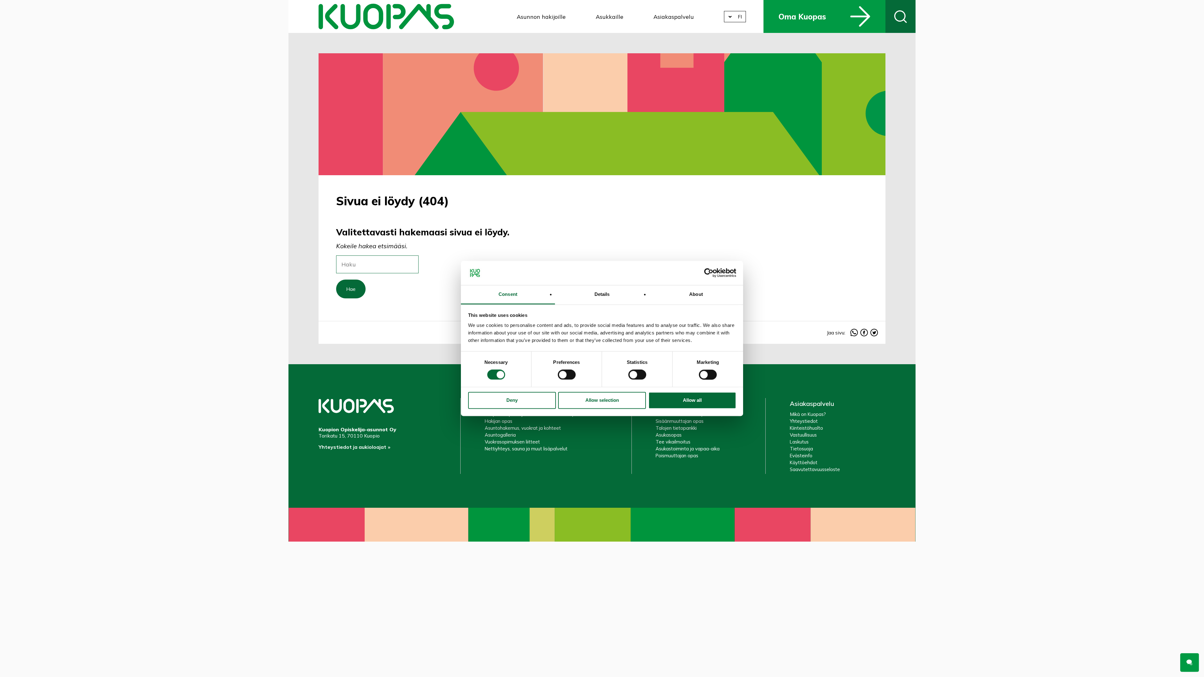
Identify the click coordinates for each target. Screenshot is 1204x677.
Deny (512, 400)
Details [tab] (602, 294)
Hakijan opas (498, 421)
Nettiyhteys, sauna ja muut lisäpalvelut (526, 449)
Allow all (692, 400)
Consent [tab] (508, 294)
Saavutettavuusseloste (815, 469)
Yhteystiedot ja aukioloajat (352, 447)
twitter (874, 332)
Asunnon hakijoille (541, 16)
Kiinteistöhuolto (806, 428)
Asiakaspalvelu (673, 16)
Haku (900, 16)
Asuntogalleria (500, 435)
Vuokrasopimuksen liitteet (512, 442)
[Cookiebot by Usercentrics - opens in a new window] (708, 273)
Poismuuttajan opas (677, 456)
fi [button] (740, 16)
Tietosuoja (801, 449)
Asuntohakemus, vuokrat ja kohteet (523, 428)
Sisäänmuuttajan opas (680, 421)
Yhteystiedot (804, 421)
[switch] (567, 375)
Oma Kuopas (802, 16)
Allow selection (602, 400)
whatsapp (854, 332)
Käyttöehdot (803, 462)
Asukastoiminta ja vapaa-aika (688, 449)
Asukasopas (669, 435)
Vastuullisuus (803, 435)
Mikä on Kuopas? (808, 414)
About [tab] (696, 294)
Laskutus (799, 442)
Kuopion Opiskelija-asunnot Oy (386, 16)
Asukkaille (609, 16)
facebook (864, 332)
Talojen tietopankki (676, 428)
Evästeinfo (801, 456)
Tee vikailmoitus (673, 442)
